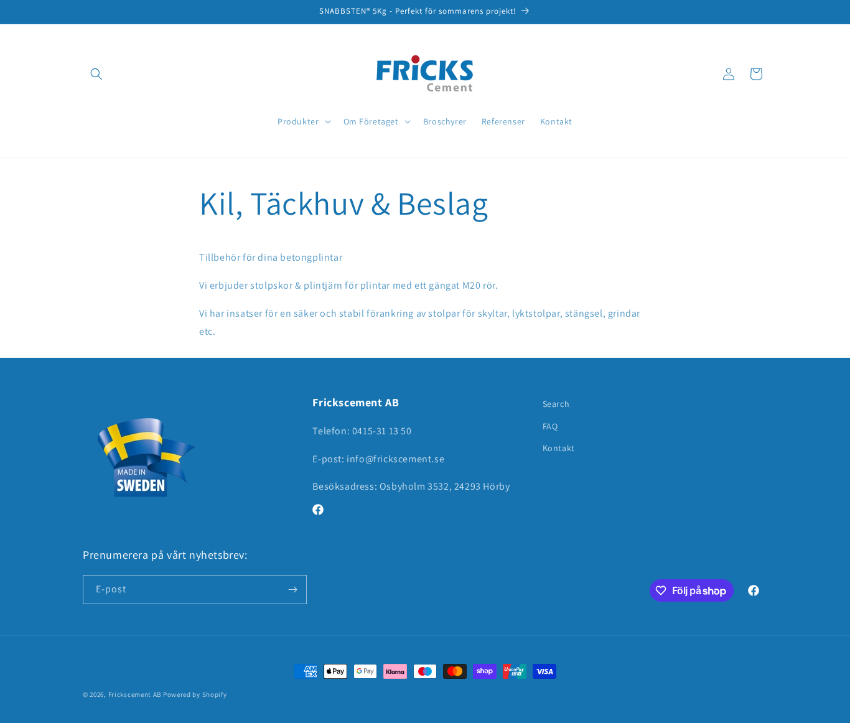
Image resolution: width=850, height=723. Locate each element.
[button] (96, 74)
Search (556, 403)
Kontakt (559, 448)
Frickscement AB (135, 694)
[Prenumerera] (292, 589)
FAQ (550, 426)
